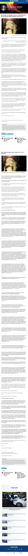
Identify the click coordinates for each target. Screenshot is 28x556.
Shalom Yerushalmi (10, 528)
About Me (12, 12)
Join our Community (6, 2)
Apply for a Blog (25, 12)
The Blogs (8, 5)
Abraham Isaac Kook (4, 468)
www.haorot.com (14, 453)
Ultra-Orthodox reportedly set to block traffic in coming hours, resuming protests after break (14, 509)
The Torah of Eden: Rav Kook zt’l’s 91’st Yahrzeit (21, 140)
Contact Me (15, 12)
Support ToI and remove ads (21, 2)
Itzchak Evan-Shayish (14, 7)
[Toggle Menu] (1, 1)
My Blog (8, 12)
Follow (8, 9)
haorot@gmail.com (9, 453)
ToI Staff (14, 510)
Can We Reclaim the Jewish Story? (8, 139)
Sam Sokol (9, 515)
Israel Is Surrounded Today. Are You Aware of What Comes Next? (21, 475)
